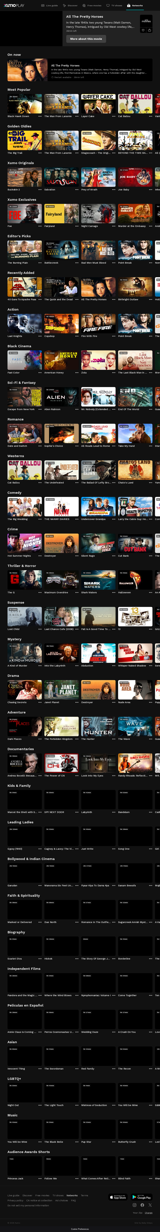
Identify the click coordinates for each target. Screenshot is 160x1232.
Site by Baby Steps (143, 1223)
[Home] (14, 5)
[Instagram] (134, 1205)
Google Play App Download (141, 1198)
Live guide (52, 5)
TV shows (116, 5)
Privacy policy (15, 1200)
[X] (150, 1205)
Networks (137, 5)
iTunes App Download (118, 1198)
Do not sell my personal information (28, 1205)
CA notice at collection (39, 1200)
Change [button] (148, 1212)
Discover (73, 5)
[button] (86, 39)
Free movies (94, 5)
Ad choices (61, 1200)
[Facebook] (142, 1205)
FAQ (73, 1200)
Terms (84, 1195)
